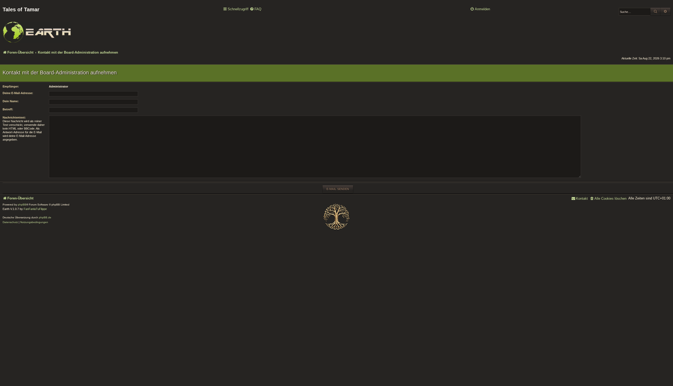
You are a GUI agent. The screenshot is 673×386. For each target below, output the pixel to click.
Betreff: (8, 109)
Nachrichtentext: (14, 117)
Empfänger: (11, 86)
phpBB (22, 204)
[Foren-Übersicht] (37, 28)
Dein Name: (11, 101)
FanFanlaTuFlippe (35, 208)
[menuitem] (255, 9)
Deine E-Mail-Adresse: (18, 93)
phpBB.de (45, 217)
